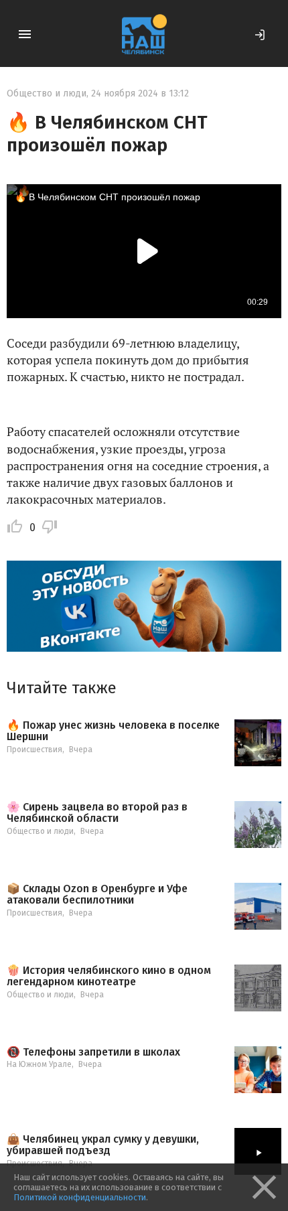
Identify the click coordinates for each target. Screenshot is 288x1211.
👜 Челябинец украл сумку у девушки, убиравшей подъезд (103, 1145)
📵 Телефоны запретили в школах (93, 1052)
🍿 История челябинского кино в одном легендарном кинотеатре (109, 976)
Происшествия (34, 749)
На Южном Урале (39, 1064)
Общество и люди (46, 93)
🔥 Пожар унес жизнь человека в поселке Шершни (113, 731)
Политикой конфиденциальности (79, 1197)
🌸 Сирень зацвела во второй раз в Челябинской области (97, 813)
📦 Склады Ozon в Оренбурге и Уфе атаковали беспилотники (97, 894)
